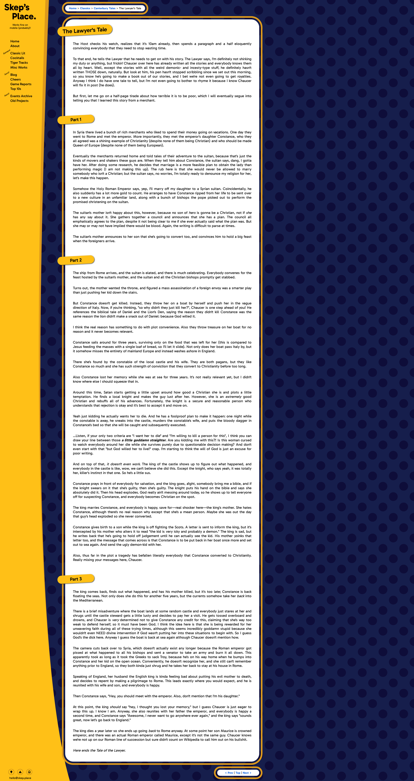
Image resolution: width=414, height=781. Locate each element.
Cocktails (17, 58)
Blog (13, 75)
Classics (85, 8)
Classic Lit (17, 53)
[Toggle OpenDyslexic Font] (29, 772)
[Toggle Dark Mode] (11, 772)
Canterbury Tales (104, 8)
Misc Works (18, 67)
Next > (247, 773)
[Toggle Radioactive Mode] (20, 772)
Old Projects (19, 101)
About (15, 46)
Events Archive (21, 96)
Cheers (15, 79)
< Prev (229, 773)
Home (72, 8)
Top (238, 773)
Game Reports (20, 84)
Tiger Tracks (19, 62)
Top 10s (15, 89)
